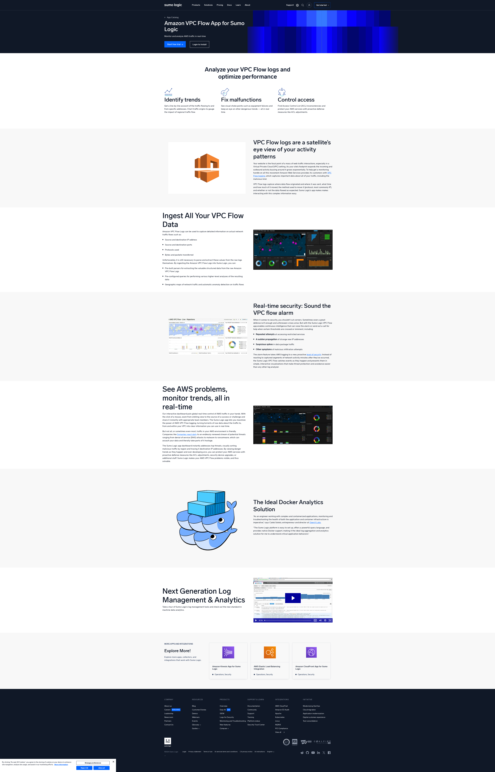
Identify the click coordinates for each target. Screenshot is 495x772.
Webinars (196, 717)
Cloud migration (309, 710)
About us (168, 706)
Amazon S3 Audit (282, 710)
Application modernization (313, 713)
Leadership (168, 713)
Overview (223, 706)
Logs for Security (227, 717)
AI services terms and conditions (226, 751)
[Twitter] (323, 752)
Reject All (84, 768)
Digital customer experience (314, 717)
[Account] (309, 5)
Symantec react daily (187, 434)
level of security (314, 354)
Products (196, 5)
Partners (167, 721)
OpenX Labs (315, 522)
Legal (184, 751)
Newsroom (168, 717)
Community (252, 710)
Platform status (254, 721)
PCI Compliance (281, 728)
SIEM (222, 713)
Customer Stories (199, 710)
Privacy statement (194, 751)
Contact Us (169, 725)
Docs (229, 5)
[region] (58, 765)
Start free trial (174, 44)
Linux (277, 721)
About (247, 5)
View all (278, 732)
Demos (195, 713)
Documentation (254, 706)
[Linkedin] (318, 752)
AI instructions (260, 751)
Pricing (220, 5)
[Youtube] (313, 752)
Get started (321, 5)
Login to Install (200, 44)
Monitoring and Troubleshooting (233, 721)
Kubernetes (280, 717)
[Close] (113, 762)
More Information (61, 765)
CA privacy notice (246, 751)
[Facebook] (329, 752)
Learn (238, 5)
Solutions (208, 5)
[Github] (302, 752)
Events (195, 721)
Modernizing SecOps (311, 706)
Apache (278, 713)
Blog (194, 706)
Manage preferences (93, 763)
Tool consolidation (310, 721)
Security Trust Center (256, 725)
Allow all (101, 768)
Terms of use (207, 751)
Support (290, 5)
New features (225, 725)
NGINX (278, 725)
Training (251, 717)
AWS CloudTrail (281, 706)
